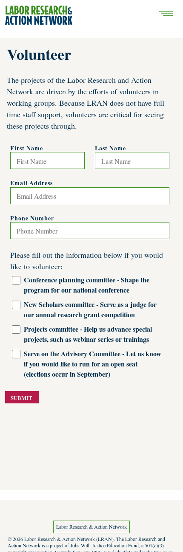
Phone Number (32, 218)
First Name (26, 148)
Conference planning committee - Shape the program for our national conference (86, 285)
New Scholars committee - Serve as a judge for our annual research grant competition (90, 309)
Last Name (110, 148)
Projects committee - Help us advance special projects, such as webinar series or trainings (88, 334)
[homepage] (38, 15)
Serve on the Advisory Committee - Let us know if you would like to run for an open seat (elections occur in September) (92, 364)
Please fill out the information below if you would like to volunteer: (86, 260)
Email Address (31, 183)
